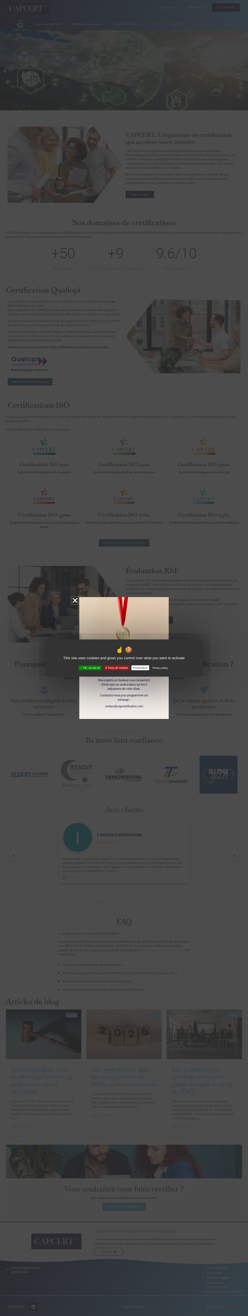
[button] (75, 600)
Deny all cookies (117, 667)
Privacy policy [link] (160, 667)
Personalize (140, 667)
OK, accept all (91, 667)
